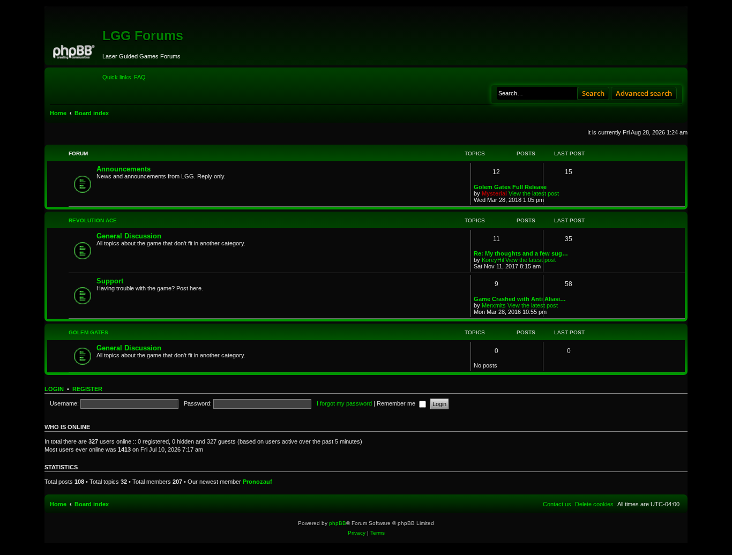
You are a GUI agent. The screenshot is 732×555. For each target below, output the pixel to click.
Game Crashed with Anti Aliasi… (520, 299)
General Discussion (128, 236)
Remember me (397, 403)
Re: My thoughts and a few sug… (521, 253)
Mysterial (494, 193)
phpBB (337, 523)
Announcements (123, 169)
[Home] (74, 50)
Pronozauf (257, 481)
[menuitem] (140, 77)
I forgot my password (344, 403)
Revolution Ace (93, 220)
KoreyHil (493, 260)
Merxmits (494, 305)
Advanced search (644, 93)
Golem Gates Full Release (510, 187)
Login (54, 389)
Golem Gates (88, 332)
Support (109, 281)
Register (87, 389)
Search (593, 93)
